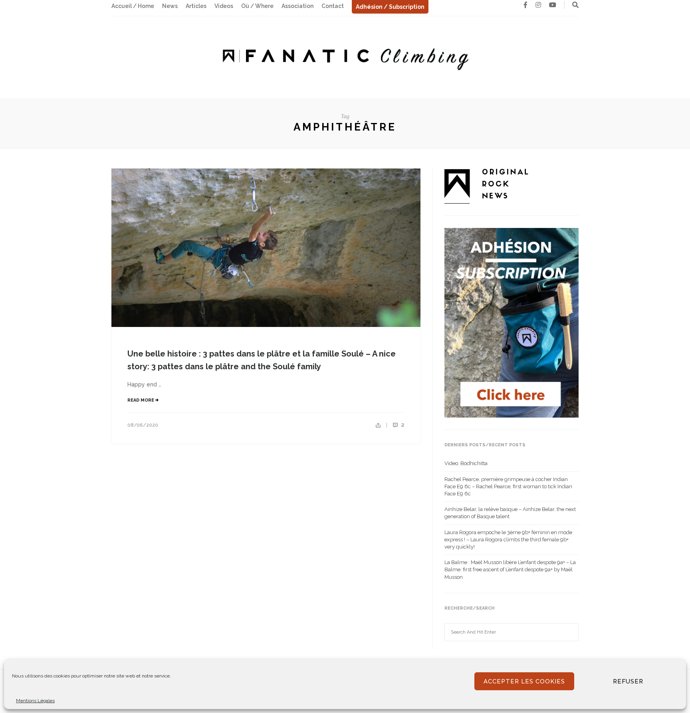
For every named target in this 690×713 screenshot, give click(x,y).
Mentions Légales (35, 700)
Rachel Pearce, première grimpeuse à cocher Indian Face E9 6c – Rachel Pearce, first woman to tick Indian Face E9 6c (508, 486)
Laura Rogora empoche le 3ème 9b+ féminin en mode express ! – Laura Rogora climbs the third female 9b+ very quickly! (508, 539)
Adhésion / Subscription (390, 7)
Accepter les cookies (524, 681)
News (170, 6)
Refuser (628, 681)
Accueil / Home (132, 6)
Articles (196, 6)
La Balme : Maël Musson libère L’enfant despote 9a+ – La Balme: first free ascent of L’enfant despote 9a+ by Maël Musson (510, 569)
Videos (223, 6)
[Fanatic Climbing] (345, 56)
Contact (332, 6)
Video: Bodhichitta (466, 463)
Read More (141, 400)
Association (297, 6)
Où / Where (257, 6)
